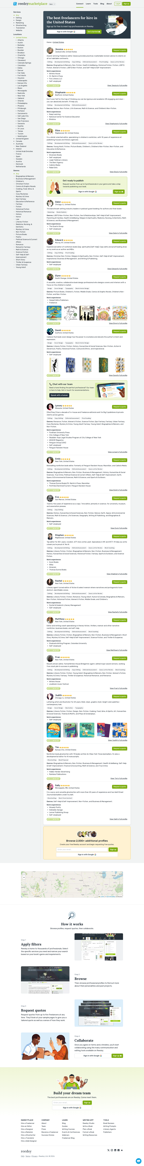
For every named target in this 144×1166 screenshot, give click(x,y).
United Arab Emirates (24, 151)
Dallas (20, 68)
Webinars (65, 1135)
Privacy (35, 1156)
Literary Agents (109, 1129)
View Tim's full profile (118, 778)
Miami (20, 88)
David (58, 330)
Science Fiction (22, 252)
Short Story (20, 260)
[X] (108, 1150)
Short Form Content (65, 798)
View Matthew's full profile (116, 650)
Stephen (59, 535)
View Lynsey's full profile (117, 452)
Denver (20, 70)
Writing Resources (90, 1135)
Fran (57, 657)
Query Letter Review (117, 62)
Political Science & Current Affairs (26, 240)
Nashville (21, 93)
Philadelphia (22, 103)
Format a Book (88, 1132)
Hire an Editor (26, 1126)
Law (17, 219)
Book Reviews (108, 1123)
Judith (58, 695)
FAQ (22, 1156)
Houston (21, 78)
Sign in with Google (65, 32)
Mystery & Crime (22, 196)
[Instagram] (112, 1150)
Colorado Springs (24, 63)
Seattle (20, 126)
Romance (19, 245)
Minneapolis (22, 91)
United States (21, 38)
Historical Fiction (22, 209)
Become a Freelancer (50, 1132)
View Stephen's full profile (117, 574)
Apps (51, 4)
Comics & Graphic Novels (26, 186)
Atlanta (21, 40)
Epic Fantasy (21, 199)
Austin (20, 43)
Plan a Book (87, 1129)
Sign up (126, 4)
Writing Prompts (109, 1126)
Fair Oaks (21, 73)
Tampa (20, 131)
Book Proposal (63, 760)
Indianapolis (22, 81)
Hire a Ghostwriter (28, 1135)
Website (19, 30)
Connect (79, 4)
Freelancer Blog (68, 1138)
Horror (18, 217)
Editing (19, 18)
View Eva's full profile (119, 528)
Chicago (21, 58)
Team (44, 1126)
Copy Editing (76, 62)
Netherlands (21, 167)
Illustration (69, 708)
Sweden (19, 159)
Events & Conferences (71, 1132)
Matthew (60, 619)
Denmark (19, 164)
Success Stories (48, 1135)
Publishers (107, 1132)
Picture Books (21, 234)
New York (21, 96)
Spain (18, 156)
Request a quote (120, 50)
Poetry (18, 237)
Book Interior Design (82, 288)
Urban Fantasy (22, 265)
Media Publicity (61, 212)
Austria (19, 161)
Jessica (59, 49)
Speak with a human (59, 395)
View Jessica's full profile (117, 86)
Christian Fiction (22, 184)
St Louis (21, 129)
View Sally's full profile (118, 819)
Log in (118, 4)
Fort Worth (22, 76)
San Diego (22, 118)
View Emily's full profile (118, 490)
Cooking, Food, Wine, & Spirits (25, 190)
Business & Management (26, 179)
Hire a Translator (27, 1138)
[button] (24, 874)
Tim (57, 747)
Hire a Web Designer (29, 1141)
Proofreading (103, 62)
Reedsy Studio (88, 1123)
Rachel (58, 581)
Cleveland (22, 60)
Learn (88, 4)
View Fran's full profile (118, 688)
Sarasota (21, 124)
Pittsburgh (22, 108)
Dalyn (58, 202)
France (18, 154)
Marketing (20, 23)
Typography (69, 288)
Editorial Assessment (90, 62)
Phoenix (21, 106)
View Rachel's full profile (117, 612)
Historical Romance (23, 212)
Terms (28, 1156)
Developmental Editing (62, 62)
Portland (21, 111)
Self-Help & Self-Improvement (23, 256)
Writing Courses (68, 1129)
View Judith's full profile (117, 740)
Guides (65, 1126)
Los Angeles (22, 86)
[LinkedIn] (115, 1150)
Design (18, 20)
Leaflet (102, 896)
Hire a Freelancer (27, 1123)
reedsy (32, 4)
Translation (20, 28)
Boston (20, 48)
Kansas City (22, 83)
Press (44, 1129)
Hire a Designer (27, 1129)
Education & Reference (25, 202)
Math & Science (22, 250)
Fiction (18, 207)
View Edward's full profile (117, 269)
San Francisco (23, 121)
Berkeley (21, 45)
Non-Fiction (20, 232)
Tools (95, 4)
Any (17, 15)
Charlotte (21, 55)
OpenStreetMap (110, 896)
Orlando (21, 101)
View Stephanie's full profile (116, 124)
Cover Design (58, 288)
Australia (19, 144)
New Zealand (21, 146)
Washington (22, 136)
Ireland (18, 149)
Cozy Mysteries (22, 194)
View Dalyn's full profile (118, 233)
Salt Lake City (23, 116)
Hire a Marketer (27, 1132)
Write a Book (88, 1126)
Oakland (21, 98)
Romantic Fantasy (23, 247)
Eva (57, 497)
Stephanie (60, 92)
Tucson (20, 134)
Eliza (57, 130)
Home (49, 42)
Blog (102, 4)
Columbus (22, 65)
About (109, 4)
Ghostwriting (21, 25)
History (19, 214)
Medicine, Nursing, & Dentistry (24, 225)
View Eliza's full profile (118, 172)
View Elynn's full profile (118, 323)
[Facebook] (118, 1150)
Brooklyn (21, 53)
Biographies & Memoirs (25, 176)
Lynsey (58, 405)
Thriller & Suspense (23, 262)
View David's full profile (118, 375)
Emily (58, 459)
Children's (20, 181)
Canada (19, 141)
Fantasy (19, 204)
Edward (59, 240)
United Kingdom (22, 139)
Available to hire (53, 85)
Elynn (58, 275)
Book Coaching (109, 548)
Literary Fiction (22, 222)
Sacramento (22, 113)
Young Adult (21, 267)
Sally (57, 785)
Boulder (21, 50)
